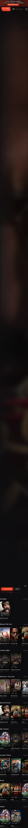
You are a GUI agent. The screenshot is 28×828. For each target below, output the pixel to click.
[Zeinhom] (19, 592)
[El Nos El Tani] (5, 592)
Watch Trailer (8, 589)
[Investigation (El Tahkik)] (16, 592)
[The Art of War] (10, 592)
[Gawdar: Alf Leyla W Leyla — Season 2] (13, 592)
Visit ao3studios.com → (13, 4)
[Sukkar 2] (7, 592)
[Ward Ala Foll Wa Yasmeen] (2, 592)
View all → (25, 599)
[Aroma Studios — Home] (5, 9)
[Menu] (26, 9)
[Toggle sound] (25, 585)
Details (17, 589)
